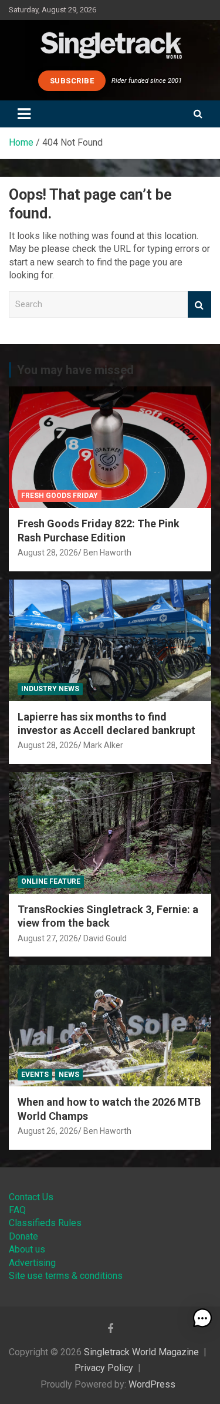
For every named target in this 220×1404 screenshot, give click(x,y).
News (69, 1074)
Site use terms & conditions (66, 1275)
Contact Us (31, 1197)
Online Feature (50, 881)
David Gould (105, 938)
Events (35, 1074)
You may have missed (75, 370)
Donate (23, 1236)
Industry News (50, 689)
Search (199, 304)
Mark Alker (103, 745)
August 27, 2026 (48, 938)
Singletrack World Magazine (141, 1352)
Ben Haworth (107, 552)
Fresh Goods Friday (59, 495)
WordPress (151, 1384)
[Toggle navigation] (24, 113)
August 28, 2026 (48, 552)
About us (27, 1249)
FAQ (17, 1210)
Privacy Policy (104, 1367)
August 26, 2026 (48, 1131)
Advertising (32, 1262)
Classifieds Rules (45, 1222)
